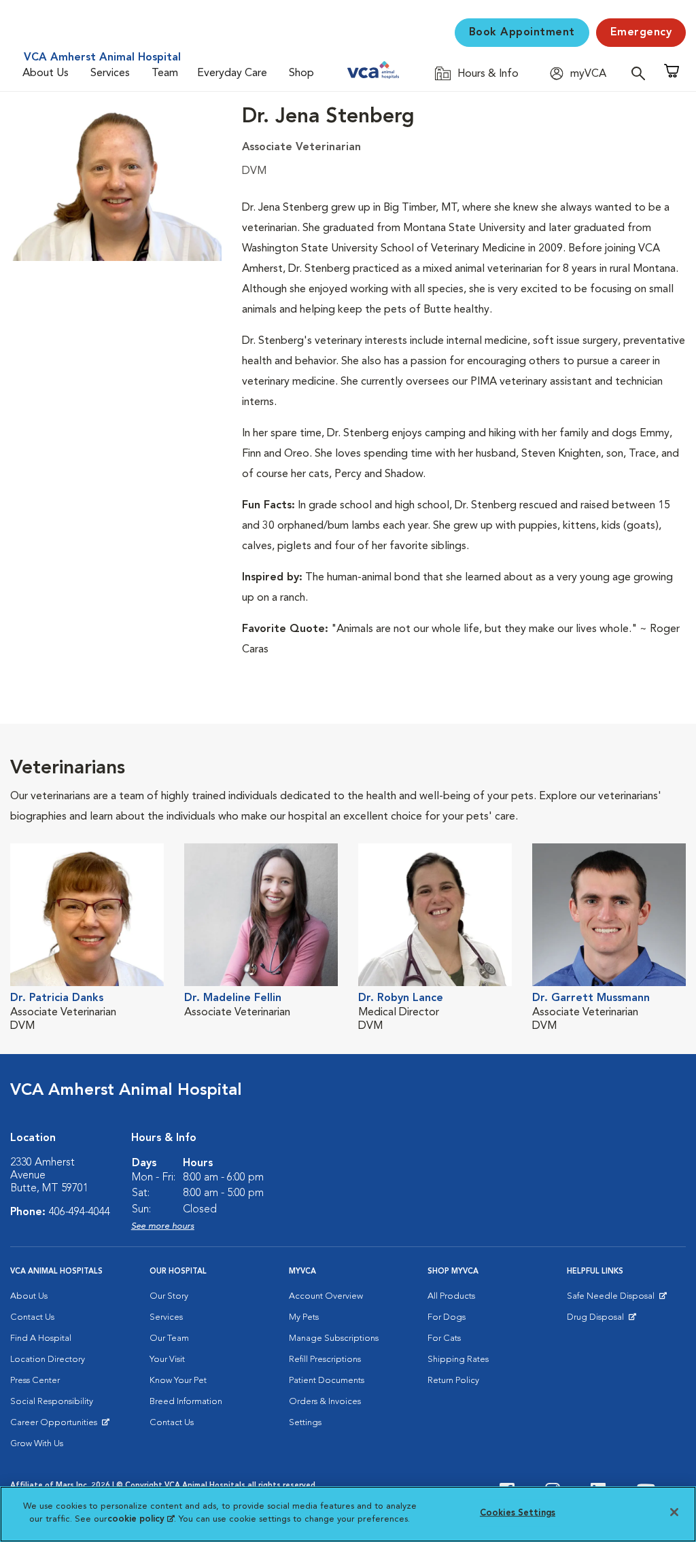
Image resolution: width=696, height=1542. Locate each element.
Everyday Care (232, 73)
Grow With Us (36, 1443)
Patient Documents (326, 1380)
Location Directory (47, 1359)
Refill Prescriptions (325, 1359)
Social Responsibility (51, 1401)
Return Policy (453, 1380)
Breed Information (186, 1401)
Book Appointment (522, 32)
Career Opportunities (56, 1425)
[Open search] (641, 73)
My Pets (304, 1317)
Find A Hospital (40, 1338)
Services (110, 73)
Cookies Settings (517, 1513)
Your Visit (167, 1359)
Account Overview (326, 1296)
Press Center (35, 1380)
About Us (45, 73)
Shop (301, 73)
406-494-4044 (79, 1212)
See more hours (162, 1226)
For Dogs (447, 1317)
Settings (305, 1422)
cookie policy (140, 1519)
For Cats (444, 1338)
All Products (451, 1296)
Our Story (169, 1296)
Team (165, 73)
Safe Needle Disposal (613, 1299)
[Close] (674, 1512)
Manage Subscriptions (334, 1338)
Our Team (169, 1338)
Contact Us (32, 1317)
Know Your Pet (178, 1380)
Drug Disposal (601, 1320)
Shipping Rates (458, 1359)
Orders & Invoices (325, 1401)
